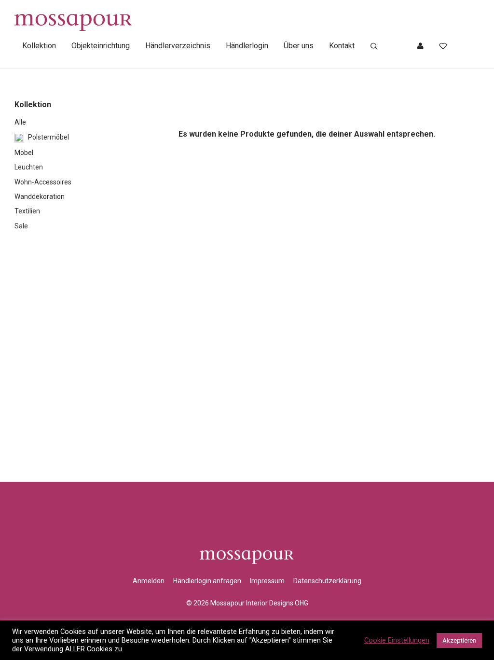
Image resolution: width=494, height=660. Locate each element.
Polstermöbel (48, 137)
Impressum (267, 581)
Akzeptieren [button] (459, 640)
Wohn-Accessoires (42, 182)
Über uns (299, 45)
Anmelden (149, 581)
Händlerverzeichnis (177, 45)
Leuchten (28, 167)
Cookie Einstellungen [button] (396, 640)
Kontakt (342, 45)
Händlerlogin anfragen (207, 581)
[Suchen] (373, 46)
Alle (20, 122)
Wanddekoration (39, 196)
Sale (21, 226)
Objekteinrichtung (100, 45)
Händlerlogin (247, 45)
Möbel (23, 152)
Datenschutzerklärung (327, 581)
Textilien (27, 211)
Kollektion (39, 45)
